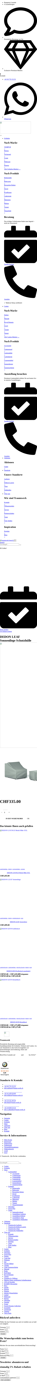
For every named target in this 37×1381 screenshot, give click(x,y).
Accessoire (15, 1173)
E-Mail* (3, 1375)
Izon (30, 967)
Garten (6, 306)
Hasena (6, 1291)
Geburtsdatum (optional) (8, 1378)
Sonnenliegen (16, 918)
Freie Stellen (12, 1245)
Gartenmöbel (4, 869)
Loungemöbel (16, 869)
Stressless (11, 1207)
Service (10, 1238)
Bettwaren (15, 1190)
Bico (5, 1286)
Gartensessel (16, 1175)
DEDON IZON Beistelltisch (18, 1022)
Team (10, 1243)
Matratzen (15, 1199)
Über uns (7, 494)
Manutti (6, 1269)
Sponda (6, 1302)
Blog (9, 1247)
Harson (6, 1289)
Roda (6, 1271)
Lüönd (6, 1295)
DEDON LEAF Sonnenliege (18, 922)
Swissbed (7, 1308)
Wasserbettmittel (17, 1205)
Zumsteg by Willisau (10, 1278)
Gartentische (4, 967)
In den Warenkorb (14, 818)
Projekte (11, 1241)
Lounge (23, 869)
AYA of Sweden (9, 1282)
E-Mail (2, 1351)
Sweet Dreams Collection (12, 1306)
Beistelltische (20, 967)
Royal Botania (8, 1275)
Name (2, 1329)
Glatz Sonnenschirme (11, 1267)
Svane (6, 1304)
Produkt (3, 1353)
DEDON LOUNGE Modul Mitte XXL (18, 873)
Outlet (10, 1210)
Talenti (6, 1276)
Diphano (7, 1260)
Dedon (10, 869)
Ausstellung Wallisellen (20, 1219)
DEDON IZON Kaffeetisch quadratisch (18, 971)
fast (5, 1262)
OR (28, 818)
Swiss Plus (11, 1208)
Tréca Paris (7, 1313)
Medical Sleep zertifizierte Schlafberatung (17, 1280)
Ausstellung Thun (18, 1218)
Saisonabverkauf (17, 1212)
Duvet (14, 1194)
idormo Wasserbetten (11, 1293)
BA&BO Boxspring (10, 1284)
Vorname (3, 1327)
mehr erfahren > (5, 1058)
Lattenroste (16, 1197)
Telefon (2, 1332)
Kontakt (10, 1234)
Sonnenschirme (17, 1185)
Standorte (7, 470)
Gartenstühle (16, 1177)
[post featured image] (18, 830)
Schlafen (7, 138)
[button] (2, 542)
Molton (14, 1201)
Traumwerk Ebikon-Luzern (17, 1227)
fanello (6, 1287)
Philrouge (7, 1297)
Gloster (6, 1265)
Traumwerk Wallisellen (15, 1230)
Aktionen (7, 458)
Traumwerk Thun (14, 1229)
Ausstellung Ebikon (18, 1216)
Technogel (7, 1309)
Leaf (22, 918)
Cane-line (7, 1258)
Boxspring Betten (18, 1192)
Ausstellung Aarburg (19, 1214)
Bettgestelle (16, 1188)
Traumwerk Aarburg (14, 1225)
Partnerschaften (13, 1240)
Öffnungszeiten (13, 1236)
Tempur (18, 1055)
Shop (6, 1170)
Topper (14, 1203)
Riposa (6, 1298)
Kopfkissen (16, 1196)
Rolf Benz (7, 1273)
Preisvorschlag (5, 1355)
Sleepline (7, 1300)
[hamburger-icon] (1, 135)
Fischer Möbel (8, 1264)
